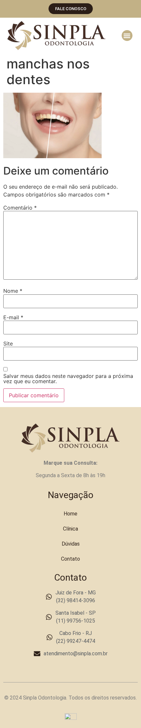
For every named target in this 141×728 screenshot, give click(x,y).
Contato (70, 559)
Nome (12, 290)
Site (8, 343)
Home (70, 514)
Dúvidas (71, 544)
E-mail (13, 317)
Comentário (20, 207)
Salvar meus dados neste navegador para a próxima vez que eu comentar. (68, 378)
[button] (127, 35)
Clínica (70, 529)
